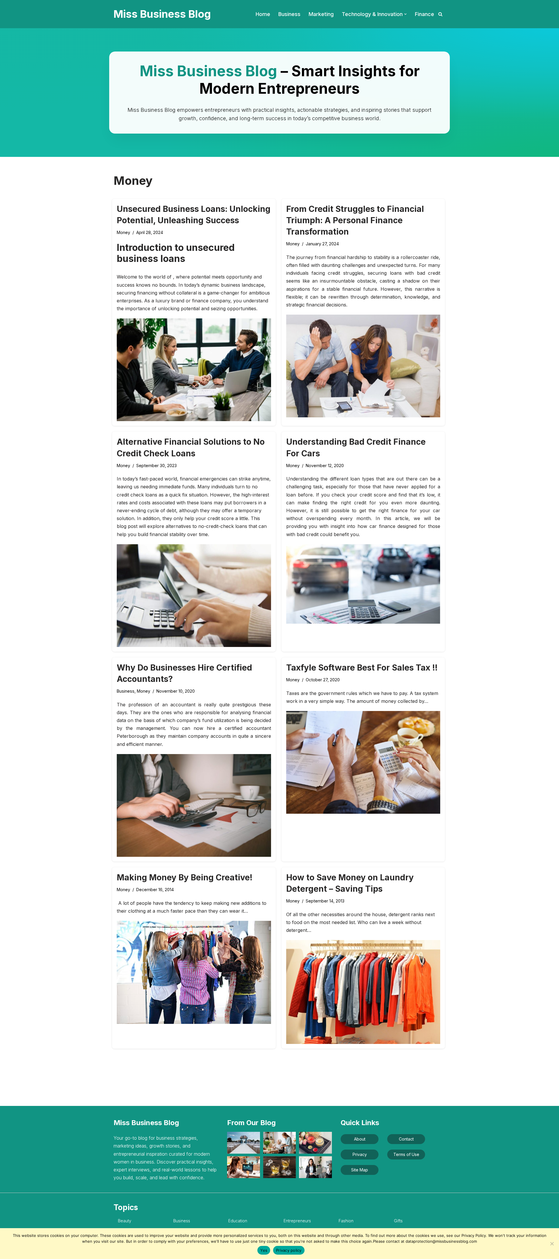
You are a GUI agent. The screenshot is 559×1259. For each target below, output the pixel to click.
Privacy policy (289, 1250)
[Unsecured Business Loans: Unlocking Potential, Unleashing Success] (194, 369)
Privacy (360, 1154)
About (359, 1138)
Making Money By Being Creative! (184, 877)
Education (237, 1220)
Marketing (321, 14)
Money (123, 232)
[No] (552, 1243)
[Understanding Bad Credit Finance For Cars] (363, 584)
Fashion (346, 1220)
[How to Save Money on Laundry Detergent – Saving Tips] (363, 992)
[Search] (440, 14)
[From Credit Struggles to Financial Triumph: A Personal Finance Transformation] (363, 366)
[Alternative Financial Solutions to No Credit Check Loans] (194, 595)
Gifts (398, 1220)
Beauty (124, 1220)
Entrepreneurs (297, 1220)
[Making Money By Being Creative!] (194, 972)
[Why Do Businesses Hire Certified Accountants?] (194, 805)
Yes (263, 1250)
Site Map (359, 1169)
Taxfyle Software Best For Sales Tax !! (362, 668)
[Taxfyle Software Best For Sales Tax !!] (363, 762)
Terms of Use (406, 1154)
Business (289, 14)
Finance (424, 14)
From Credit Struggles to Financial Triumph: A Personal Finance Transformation (355, 220)
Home (263, 14)
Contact (406, 1138)
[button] (405, 14)
